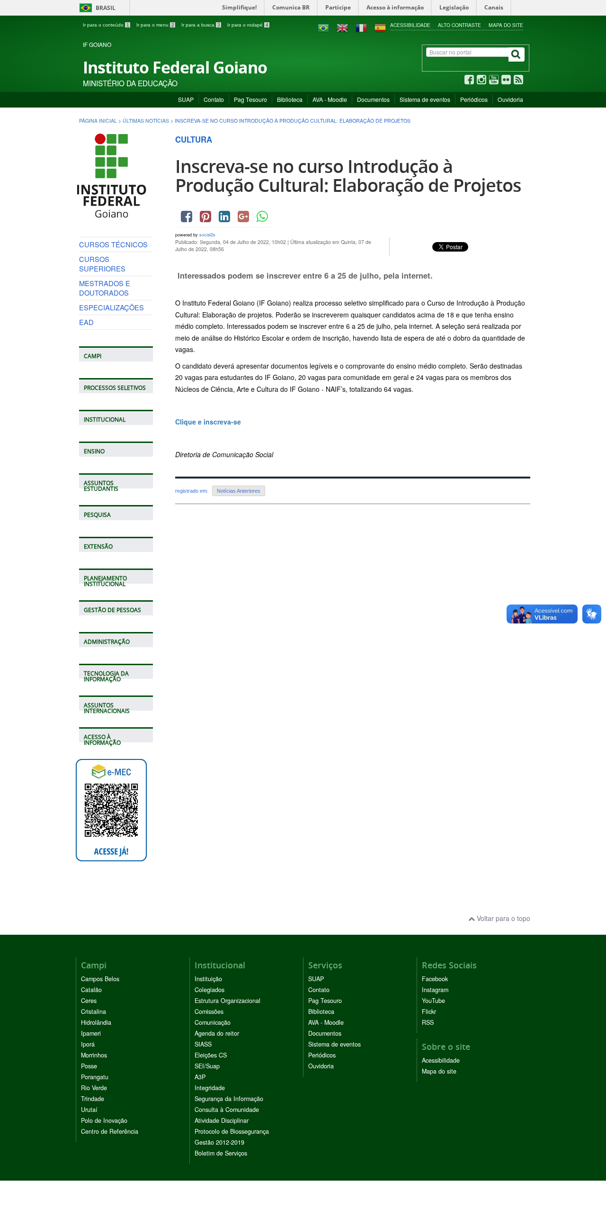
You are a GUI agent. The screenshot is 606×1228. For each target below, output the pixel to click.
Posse (89, 1066)
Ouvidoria (510, 99)
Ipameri (91, 1033)
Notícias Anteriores (238, 491)
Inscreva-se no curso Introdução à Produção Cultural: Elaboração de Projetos (348, 175)
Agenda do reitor (217, 1033)
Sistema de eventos (425, 99)
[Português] (323, 27)
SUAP (186, 99)
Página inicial (98, 120)
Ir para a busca (200, 24)
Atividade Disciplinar (222, 1120)
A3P (200, 1077)
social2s (207, 235)
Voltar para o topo (502, 918)
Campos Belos (100, 979)
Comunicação (213, 1022)
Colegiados (209, 989)
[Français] (361, 27)
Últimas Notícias (146, 120)
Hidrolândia (96, 1022)
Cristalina (93, 1011)
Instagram (435, 989)
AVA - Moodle (329, 99)
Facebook (435, 979)
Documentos (373, 99)
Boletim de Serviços (221, 1153)
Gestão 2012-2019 (219, 1142)
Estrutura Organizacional (227, 1000)
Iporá (88, 1044)
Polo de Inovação (104, 1120)
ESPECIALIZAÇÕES (111, 307)
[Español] (380, 27)
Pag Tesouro (250, 99)
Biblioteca (290, 99)
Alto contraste (459, 24)
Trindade (92, 1098)
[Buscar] (516, 54)
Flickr (429, 1011)
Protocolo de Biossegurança (232, 1131)
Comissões (209, 1011)
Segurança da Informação (229, 1098)
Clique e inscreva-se (209, 421)
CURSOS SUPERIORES (102, 263)
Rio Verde (94, 1088)
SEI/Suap (207, 1066)
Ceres (89, 1000)
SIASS (203, 1044)
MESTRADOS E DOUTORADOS (104, 288)
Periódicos (474, 99)
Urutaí (89, 1109)
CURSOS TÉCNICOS (113, 244)
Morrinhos (94, 1055)
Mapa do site (506, 24)
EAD (86, 322)
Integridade (210, 1088)
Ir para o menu (155, 24)
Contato (214, 99)
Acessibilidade (410, 24)
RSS (428, 1022)
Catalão (91, 989)
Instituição (208, 979)
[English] (342, 27)
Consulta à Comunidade (227, 1109)
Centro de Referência (109, 1131)
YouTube (433, 1000)
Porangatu (94, 1077)
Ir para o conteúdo (106, 24)
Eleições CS (211, 1055)
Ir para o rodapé (247, 24)
